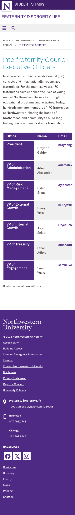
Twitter (17, 456)
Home (6, 41)
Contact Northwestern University (23, 366)
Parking (8, 491)
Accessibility (11, 342)
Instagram (27, 456)
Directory (8, 473)
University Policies (14, 390)
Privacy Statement (14, 378)
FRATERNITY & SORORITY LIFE (31, 17)
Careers (8, 360)
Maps (6, 485)
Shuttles (8, 497)
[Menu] (4, 28)
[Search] (13, 28)
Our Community (24, 41)
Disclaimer (9, 372)
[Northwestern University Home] (7, 6)
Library (7, 479)
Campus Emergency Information (22, 354)
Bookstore (9, 467)
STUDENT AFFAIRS (29, 4)
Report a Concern (13, 384)
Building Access (12, 348)
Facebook (8, 456)
